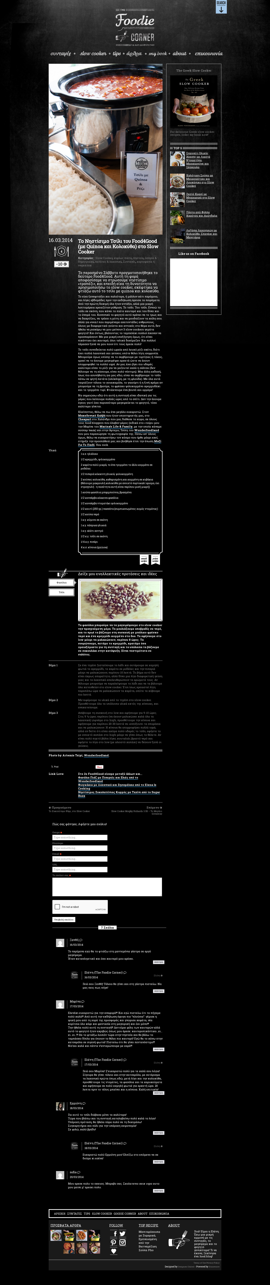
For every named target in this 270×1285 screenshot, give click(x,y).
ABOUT (142, 1213)
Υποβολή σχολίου (63, 919)
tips (119, 53)
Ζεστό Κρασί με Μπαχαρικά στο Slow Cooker (200, 197)
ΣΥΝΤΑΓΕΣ (74, 1213)
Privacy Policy (212, 1262)
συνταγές (64, 53)
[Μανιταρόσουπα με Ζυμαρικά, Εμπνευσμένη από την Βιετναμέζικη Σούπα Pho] (56, 1235)
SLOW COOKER (102, 1213)
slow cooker (95, 53)
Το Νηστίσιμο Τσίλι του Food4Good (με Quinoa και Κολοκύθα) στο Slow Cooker (118, 246)
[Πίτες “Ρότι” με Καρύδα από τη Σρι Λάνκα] (81, 1248)
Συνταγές (129, 261)
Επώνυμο (57, 843)
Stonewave (214, 1266)
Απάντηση (158, 962)
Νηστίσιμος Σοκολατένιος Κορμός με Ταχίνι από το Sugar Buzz (119, 794)
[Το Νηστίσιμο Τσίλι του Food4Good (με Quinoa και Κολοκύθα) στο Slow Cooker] (106, 149)
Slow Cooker (104, 258)
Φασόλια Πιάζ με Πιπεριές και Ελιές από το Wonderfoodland (108, 779)
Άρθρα (136, 53)
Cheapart (84, 419)
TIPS (87, 1213)
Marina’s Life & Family (116, 426)
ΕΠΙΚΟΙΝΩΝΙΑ (159, 1213)
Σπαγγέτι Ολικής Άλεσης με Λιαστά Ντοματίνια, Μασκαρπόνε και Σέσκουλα (198, 160)
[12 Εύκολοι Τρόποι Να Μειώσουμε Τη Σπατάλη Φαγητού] (68, 1235)
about (182, 53)
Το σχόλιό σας (60, 875)
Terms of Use (200, 1262)
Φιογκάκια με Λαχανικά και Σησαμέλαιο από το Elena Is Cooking (117, 786)
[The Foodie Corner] (135, 27)
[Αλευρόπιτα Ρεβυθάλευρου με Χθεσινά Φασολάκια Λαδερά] (68, 1248)
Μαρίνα (75, 1001)
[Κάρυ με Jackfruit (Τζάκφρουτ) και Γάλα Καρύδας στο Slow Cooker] (94, 1248)
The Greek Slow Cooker (159, 53)
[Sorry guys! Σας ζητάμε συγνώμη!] (56, 1248)
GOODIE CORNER (125, 1213)
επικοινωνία (208, 53)
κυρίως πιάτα (123, 258)
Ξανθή (74, 940)
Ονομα (56, 832)
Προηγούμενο (69, 809)
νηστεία (138, 258)
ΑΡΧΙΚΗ (59, 1213)
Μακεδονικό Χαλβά (91, 415)
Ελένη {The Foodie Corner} (103, 972)
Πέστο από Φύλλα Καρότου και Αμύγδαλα (201, 213)
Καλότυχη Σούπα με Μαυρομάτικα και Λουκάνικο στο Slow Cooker (200, 180)
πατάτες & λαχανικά (108, 261)
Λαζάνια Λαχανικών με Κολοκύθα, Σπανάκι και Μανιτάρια (201, 233)
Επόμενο (136, 810)
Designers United (186, 1266)
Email (56, 853)
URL (54, 864)
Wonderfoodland (146, 430)
